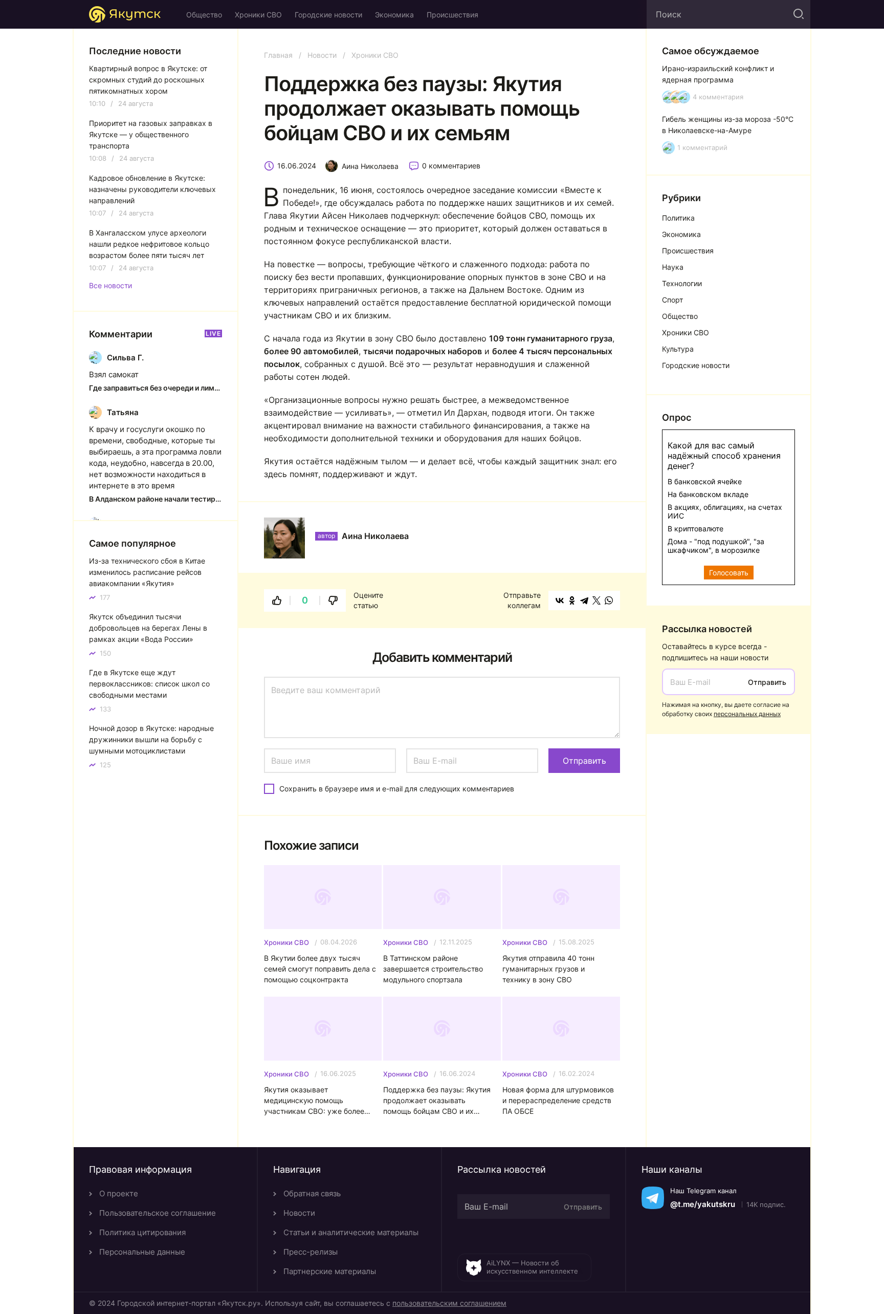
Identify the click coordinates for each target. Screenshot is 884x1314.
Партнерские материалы (329, 1271)
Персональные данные (142, 1252)
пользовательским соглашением (449, 1303)
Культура (678, 348)
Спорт (672, 299)
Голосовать (728, 572)
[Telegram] (584, 600)
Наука (672, 267)
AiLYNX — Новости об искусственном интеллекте (532, 1267)
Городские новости (328, 14)
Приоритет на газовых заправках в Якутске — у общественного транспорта (150, 134)
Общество (204, 14)
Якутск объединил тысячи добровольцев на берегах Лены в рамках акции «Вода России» (148, 627)
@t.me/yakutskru (702, 1204)
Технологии (682, 283)
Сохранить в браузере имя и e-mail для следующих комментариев (396, 788)
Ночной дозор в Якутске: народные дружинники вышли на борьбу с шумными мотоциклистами (151, 739)
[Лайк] (277, 600)
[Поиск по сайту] (797, 14)
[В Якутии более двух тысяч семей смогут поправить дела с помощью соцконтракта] (323, 897)
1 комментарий (702, 147)
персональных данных (747, 714)
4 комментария (718, 97)
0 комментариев (451, 165)
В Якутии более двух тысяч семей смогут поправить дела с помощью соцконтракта (320, 969)
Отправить (767, 682)
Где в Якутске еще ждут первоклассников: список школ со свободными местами (149, 683)
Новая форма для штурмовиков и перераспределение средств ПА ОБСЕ (558, 1100)
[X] (596, 600)
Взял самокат (114, 374)
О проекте (118, 1193)
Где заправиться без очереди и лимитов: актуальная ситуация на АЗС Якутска (155, 387)
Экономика (394, 14)
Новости (322, 55)
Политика (678, 217)
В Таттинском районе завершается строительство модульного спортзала (433, 969)
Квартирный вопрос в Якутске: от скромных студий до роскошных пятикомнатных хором (148, 79)
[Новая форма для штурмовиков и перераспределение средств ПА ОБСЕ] (561, 1029)
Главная (278, 55)
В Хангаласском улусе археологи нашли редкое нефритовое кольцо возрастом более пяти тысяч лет (149, 244)
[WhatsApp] (609, 600)
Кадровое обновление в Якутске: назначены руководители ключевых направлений (152, 189)
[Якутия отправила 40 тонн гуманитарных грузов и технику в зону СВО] (561, 897)
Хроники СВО (258, 14)
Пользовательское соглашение (157, 1213)
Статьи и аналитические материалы (350, 1232)
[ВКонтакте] (560, 600)
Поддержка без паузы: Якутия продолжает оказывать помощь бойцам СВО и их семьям (437, 1100)
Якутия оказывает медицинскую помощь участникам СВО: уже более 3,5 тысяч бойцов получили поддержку (314, 1100)
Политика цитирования (142, 1232)
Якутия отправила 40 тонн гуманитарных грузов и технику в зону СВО (548, 969)
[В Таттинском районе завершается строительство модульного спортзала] (442, 897)
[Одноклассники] (572, 600)
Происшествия (452, 14)
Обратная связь (312, 1193)
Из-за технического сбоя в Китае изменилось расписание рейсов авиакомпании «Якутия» (147, 572)
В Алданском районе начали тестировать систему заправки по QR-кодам (155, 498)
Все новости (110, 285)
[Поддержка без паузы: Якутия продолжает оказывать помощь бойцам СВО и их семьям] (442, 1029)
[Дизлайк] (333, 600)
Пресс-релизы (310, 1252)
